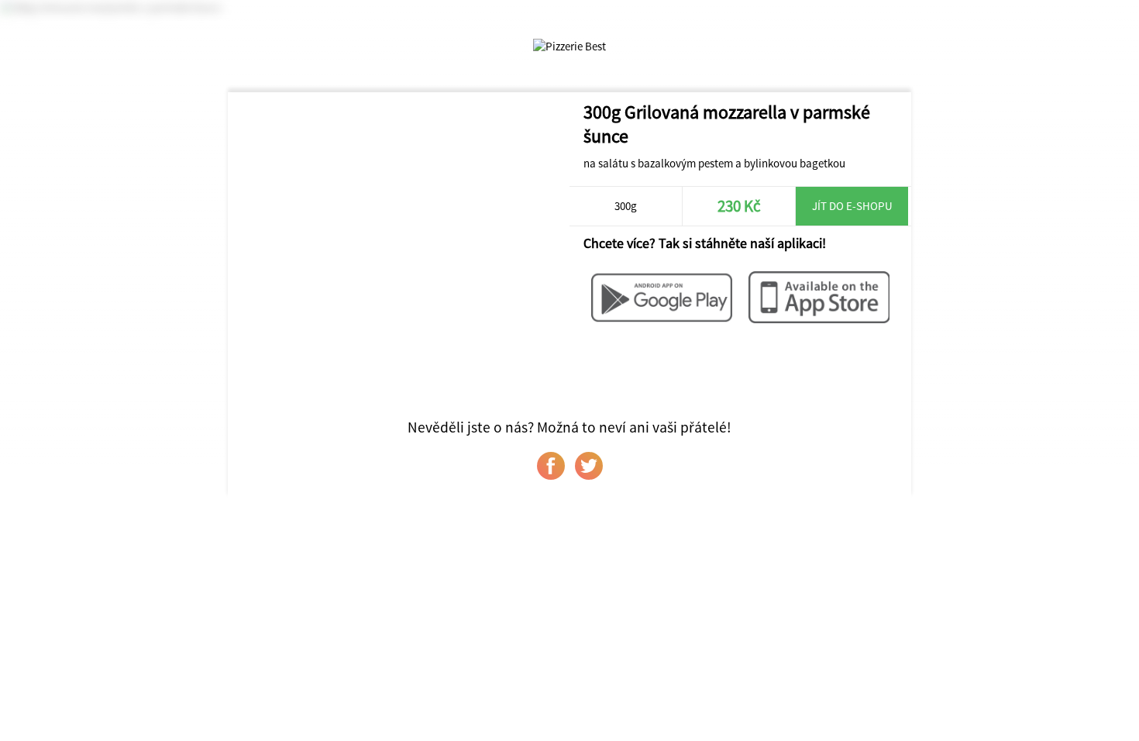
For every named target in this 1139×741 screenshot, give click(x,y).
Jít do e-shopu (852, 205)
